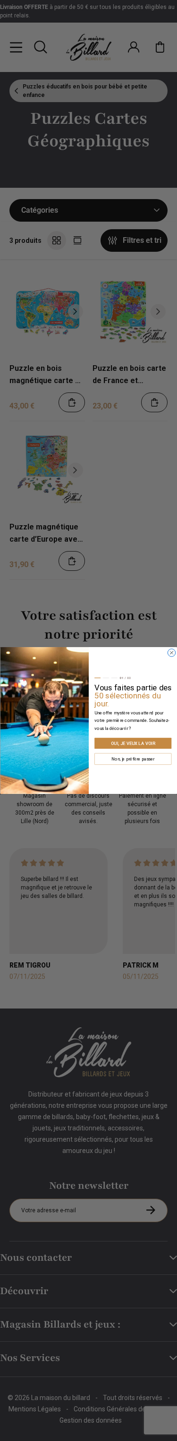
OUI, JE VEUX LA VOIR (132, 743)
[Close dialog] (171, 652)
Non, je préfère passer (132, 758)
